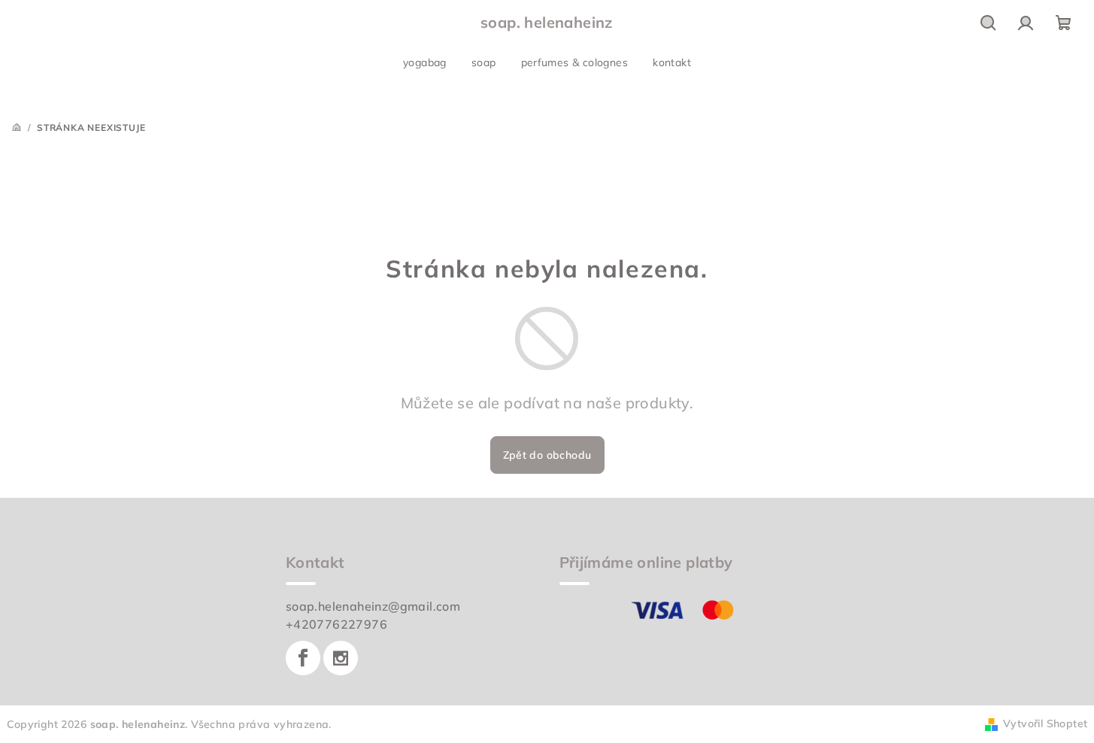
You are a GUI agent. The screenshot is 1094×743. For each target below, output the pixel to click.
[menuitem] (425, 62)
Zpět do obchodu (547, 455)
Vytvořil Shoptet (1045, 723)
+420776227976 (336, 624)
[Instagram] (340, 658)
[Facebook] (303, 658)
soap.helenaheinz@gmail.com (373, 606)
